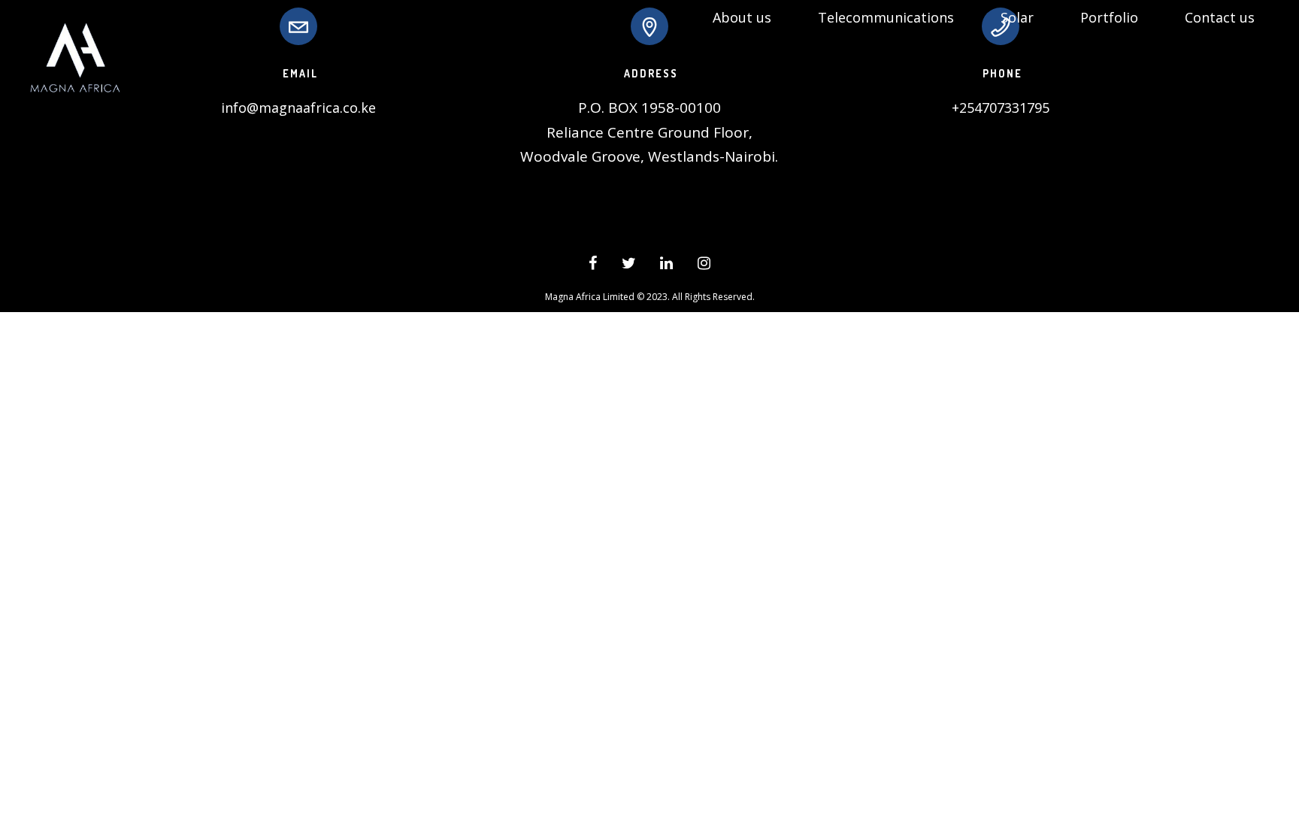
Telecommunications (886, 17)
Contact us (1220, 17)
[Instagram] (704, 265)
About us (742, 17)
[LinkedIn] (666, 265)
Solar (1017, 17)
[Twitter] (629, 265)
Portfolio (1109, 17)
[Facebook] (593, 265)
